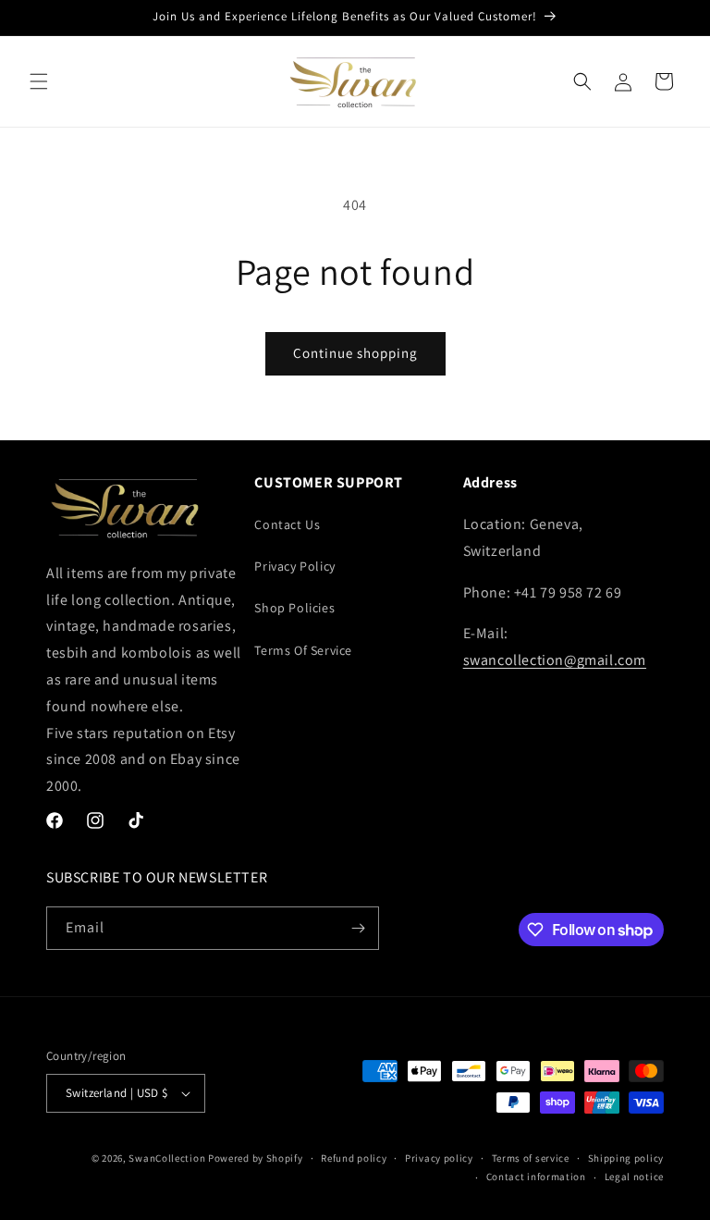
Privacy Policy (294, 566)
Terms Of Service (303, 650)
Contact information (536, 1176)
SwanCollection (167, 1158)
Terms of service (530, 1158)
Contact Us (287, 524)
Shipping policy (626, 1158)
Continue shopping (355, 353)
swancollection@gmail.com (554, 660)
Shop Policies (294, 607)
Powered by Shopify (255, 1158)
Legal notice (634, 1176)
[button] (38, 81)
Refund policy (353, 1158)
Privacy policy (439, 1158)
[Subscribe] (357, 928)
